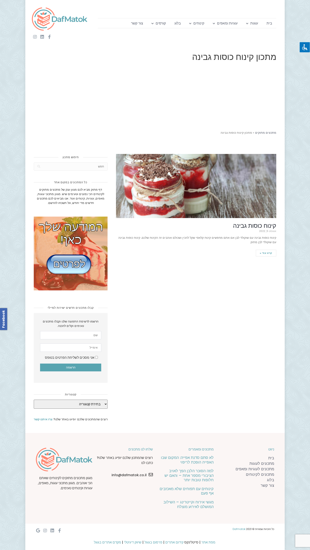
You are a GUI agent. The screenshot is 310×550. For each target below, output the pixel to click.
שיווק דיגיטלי (133, 542)
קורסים (161, 23)
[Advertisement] (155, 97)
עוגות (254, 23)
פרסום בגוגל (153, 542)
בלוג (177, 23)
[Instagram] (35, 37)
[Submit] (39, 166)
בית (269, 23)
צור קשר (137, 23)
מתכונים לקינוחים (260, 474)
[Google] (38, 530)
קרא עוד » (266, 253)
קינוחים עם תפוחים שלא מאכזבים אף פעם (187, 491)
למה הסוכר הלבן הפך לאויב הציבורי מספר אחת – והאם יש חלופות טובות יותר (189, 475)
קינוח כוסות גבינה (254, 226)
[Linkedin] (42, 37)
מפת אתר (208, 542)
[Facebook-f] (49, 37)
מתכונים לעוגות (261, 463)
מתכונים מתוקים (265, 133)
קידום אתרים (174, 542)
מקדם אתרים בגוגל (107, 542)
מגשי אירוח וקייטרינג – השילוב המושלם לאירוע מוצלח (188, 504)
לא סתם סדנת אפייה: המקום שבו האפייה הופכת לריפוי (187, 460)
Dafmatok (239, 529)
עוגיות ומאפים (227, 23)
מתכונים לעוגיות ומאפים (255, 469)
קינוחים (198, 23)
